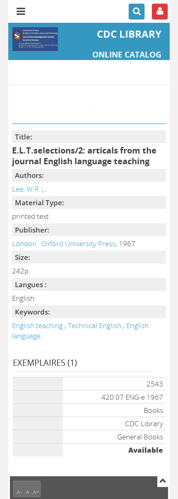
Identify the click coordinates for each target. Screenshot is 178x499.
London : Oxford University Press (63, 243)
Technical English (95, 325)
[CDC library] (35, 39)
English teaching (38, 325)
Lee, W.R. (26, 189)
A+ (36, 492)
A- (19, 492)
